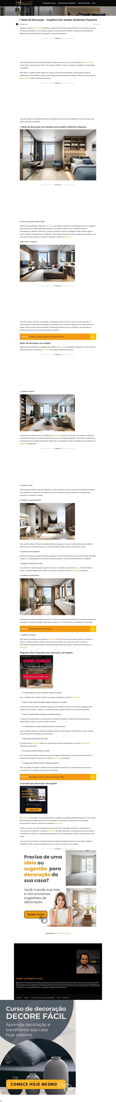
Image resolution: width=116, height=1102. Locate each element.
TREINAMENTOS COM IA (49, 3)
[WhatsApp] (39, 940)
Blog (93, 3)
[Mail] (34, 940)
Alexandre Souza (24, 24)
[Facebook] (18, 940)
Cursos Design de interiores (66, 3)
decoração (37, 28)
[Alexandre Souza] (17, 24)
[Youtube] (44, 940)
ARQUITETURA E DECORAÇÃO (63, 933)
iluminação (75, 570)
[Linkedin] (28, 940)
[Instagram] (23, 940)
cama (78, 568)
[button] (98, 3)
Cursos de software (84, 3)
